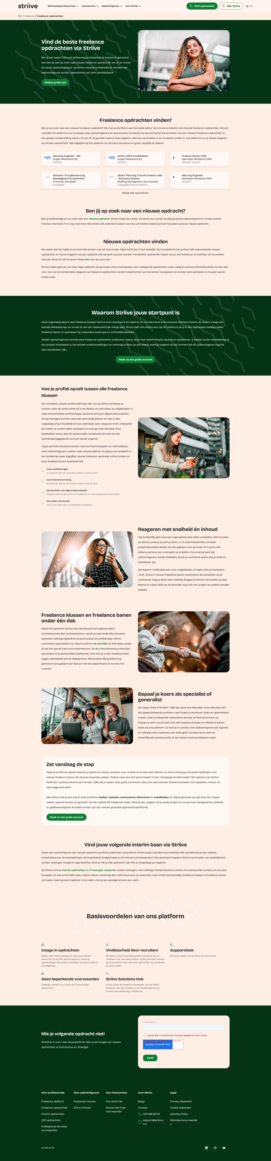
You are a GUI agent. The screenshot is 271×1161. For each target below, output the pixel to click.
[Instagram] (215, 1148)
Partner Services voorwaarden (115, 1109)
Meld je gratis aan (55, 82)
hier (87, 259)
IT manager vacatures (103, 870)
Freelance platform (52, 1101)
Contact (143, 1107)
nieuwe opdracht (99, 218)
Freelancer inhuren (85, 1101)
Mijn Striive (233, 6)
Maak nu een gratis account (135, 359)
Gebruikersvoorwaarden (183, 1122)
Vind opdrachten (204, 6)
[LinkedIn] (206, 1148)
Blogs (141, 1101)
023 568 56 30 (151, 1113)
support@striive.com (153, 1122)
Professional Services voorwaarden (54, 1128)
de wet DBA (100, 643)
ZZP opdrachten (51, 1120)
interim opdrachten (73, 870)
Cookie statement (181, 1107)
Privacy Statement (181, 1101)
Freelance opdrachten (50, 16)
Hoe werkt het (114, 1101)
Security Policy (179, 1113)
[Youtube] (224, 1148)
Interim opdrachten (52, 1113)
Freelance (29, 16)
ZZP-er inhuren (82, 1107)
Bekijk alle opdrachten (135, 192)
